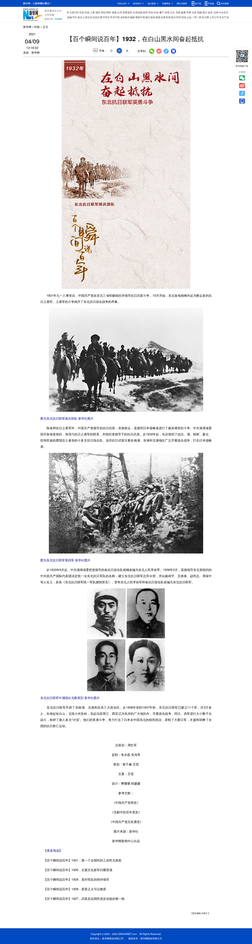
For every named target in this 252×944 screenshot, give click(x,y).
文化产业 (224, 17)
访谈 (194, 12)
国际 (97, 12)
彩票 (168, 17)
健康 (183, 12)
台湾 (119, 12)
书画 (178, 12)
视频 (199, 12)
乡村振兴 (125, 17)
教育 (145, 12)
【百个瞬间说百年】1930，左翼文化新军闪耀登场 (78, 869)
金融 (69, 17)
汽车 (74, 17)
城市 (147, 17)
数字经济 (105, 17)
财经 (103, 12)
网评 (108, 12)
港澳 (114, 12)
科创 (156, 12)
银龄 (132, 17)
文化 (172, 12)
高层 (81, 12)
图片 (205, 12)
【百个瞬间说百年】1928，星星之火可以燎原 (75, 889)
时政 (87, 12)
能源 (158, 17)
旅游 (152, 17)
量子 (161, 12)
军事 (188, 12)
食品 (79, 17)
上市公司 (214, 17)
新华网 (27, 27)
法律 (215, 12)
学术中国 (115, 17)
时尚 (178, 17)
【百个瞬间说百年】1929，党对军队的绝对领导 (76, 879)
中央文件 (223, 12)
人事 (92, 12)
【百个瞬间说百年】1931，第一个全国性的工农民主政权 (83, 860)
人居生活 (87, 17)
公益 (189, 17)
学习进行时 (73, 12)
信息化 (96, 17)
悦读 (183, 17)
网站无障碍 (182, 3)
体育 (167, 12)
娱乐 (173, 17)
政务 (210, 12)
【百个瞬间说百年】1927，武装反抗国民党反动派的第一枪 (84, 898)
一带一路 (196, 17)
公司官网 (49, 14)
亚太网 (205, 17)
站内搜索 (225, 3)
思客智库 (127, 12)
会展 (163, 17)
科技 (150, 12)
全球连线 (137, 12)
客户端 (198, 3)
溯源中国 (140, 17)
